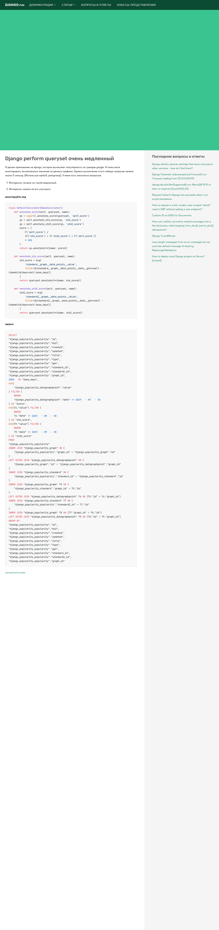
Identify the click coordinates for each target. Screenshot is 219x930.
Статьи (67, 5)
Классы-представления (136, 5)
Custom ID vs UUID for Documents (171, 215)
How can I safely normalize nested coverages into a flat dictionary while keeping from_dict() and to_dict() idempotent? (183, 225)
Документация (41, 5)
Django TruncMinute (163, 236)
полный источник (15, 572)
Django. (14, 5)
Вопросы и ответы (96, 5)
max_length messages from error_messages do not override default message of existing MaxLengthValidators (181, 246)
